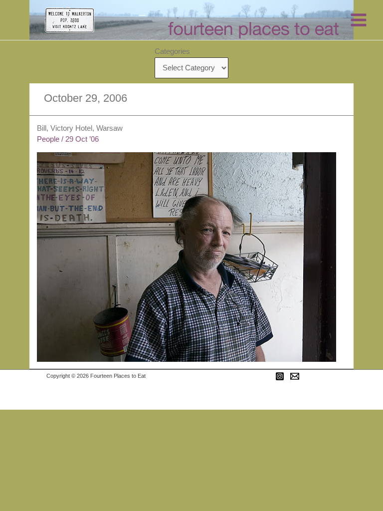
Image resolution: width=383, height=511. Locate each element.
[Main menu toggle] (358, 19)
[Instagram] (279, 376)
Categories (172, 51)
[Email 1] (294, 376)
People (48, 139)
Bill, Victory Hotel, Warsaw (80, 128)
